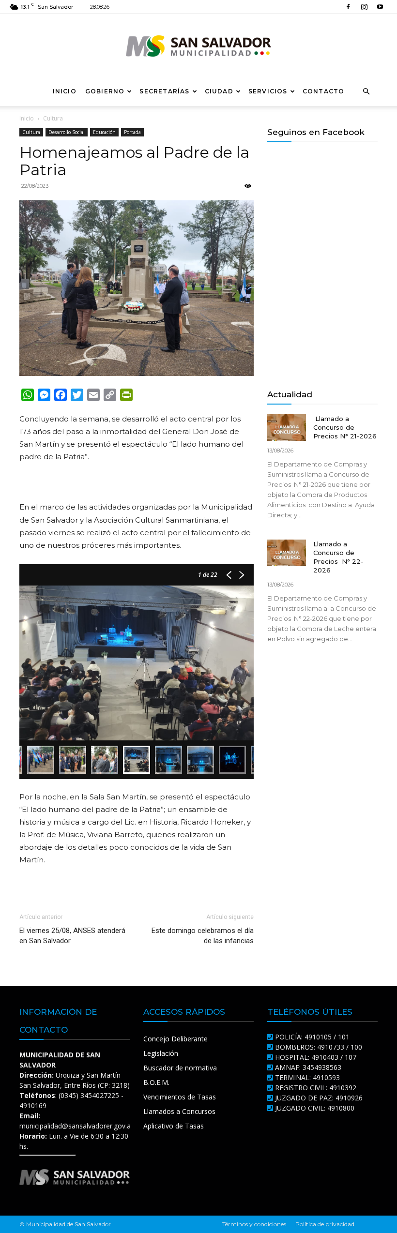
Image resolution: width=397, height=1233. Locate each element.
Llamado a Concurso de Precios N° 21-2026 (345, 427)
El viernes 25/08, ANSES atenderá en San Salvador (72, 935)
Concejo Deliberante (175, 1038)
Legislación (160, 1053)
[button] (366, 91)
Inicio (64, 91)
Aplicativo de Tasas (173, 1125)
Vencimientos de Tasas (179, 1096)
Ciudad (219, 91)
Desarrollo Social (66, 132)
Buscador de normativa (180, 1067)
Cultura (31, 132)
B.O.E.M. (156, 1082)
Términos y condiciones (254, 1224)
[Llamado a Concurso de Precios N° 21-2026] (286, 427)
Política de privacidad (324, 1224)
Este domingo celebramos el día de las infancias (203, 935)
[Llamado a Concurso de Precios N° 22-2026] (286, 553)
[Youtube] (380, 7)
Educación (104, 132)
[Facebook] (348, 7)
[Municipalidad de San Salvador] (198, 46)
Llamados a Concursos (179, 1111)
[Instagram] (364, 7)
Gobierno (105, 91)
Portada (132, 132)
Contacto (324, 91)
